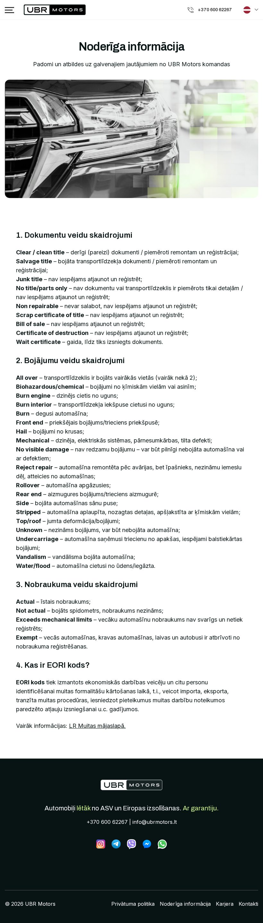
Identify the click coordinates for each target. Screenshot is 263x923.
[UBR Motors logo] (55, 9)
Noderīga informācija (185, 904)
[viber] (131, 844)
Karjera (224, 904)
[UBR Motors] (131, 785)
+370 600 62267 (107, 822)
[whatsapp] (162, 844)
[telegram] (116, 844)
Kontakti (248, 904)
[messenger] (147, 844)
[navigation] (9, 10)
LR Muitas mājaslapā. (97, 725)
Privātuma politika (133, 904)
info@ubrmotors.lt (154, 822)
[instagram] (101, 844)
